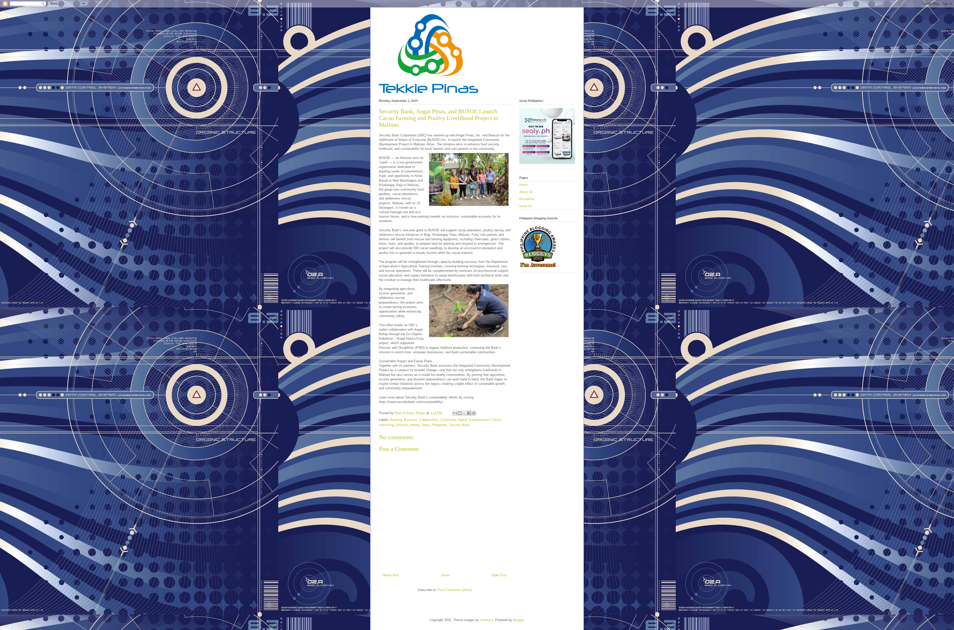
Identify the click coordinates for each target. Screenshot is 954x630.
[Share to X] (464, 413)
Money (415, 425)
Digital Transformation (474, 420)
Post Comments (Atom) (455, 590)
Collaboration (428, 420)
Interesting (386, 425)
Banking (396, 420)
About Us (526, 192)
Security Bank (459, 425)
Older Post (499, 575)
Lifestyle (402, 425)
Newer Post (391, 575)
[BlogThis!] (459, 413)
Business (410, 420)
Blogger (518, 620)
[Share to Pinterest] (473, 413)
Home (445, 575)
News (426, 425)
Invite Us (525, 206)
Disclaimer (526, 199)
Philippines (439, 425)
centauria (486, 620)
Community (448, 420)
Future (496, 420)
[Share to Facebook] (469, 413)
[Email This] (454, 413)
